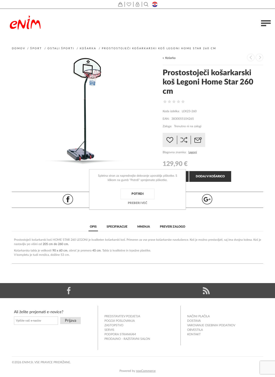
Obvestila (195, 329)
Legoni (192, 152)
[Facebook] (69, 290)
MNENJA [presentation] (143, 226)
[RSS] (206, 290)
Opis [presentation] (93, 226)
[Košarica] (120, 4)
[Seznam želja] (129, 4)
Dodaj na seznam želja (170, 140)
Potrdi (137, 193)
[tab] (93, 227)
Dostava (194, 320)
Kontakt (194, 334)
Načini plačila (198, 316)
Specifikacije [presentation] (117, 226)
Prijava (70, 321)
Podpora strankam (120, 334)
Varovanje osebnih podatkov (211, 325)
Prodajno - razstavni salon (127, 338)
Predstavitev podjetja (122, 316)
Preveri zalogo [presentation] (172, 226)
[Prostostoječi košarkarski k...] (259, 57)
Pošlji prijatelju (198, 140)
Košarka (170, 58)
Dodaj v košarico (210, 176)
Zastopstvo (113, 325)
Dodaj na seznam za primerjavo (184, 140)
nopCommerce (146, 370)
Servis (109, 329)
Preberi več (137, 203)
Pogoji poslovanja (119, 320)
